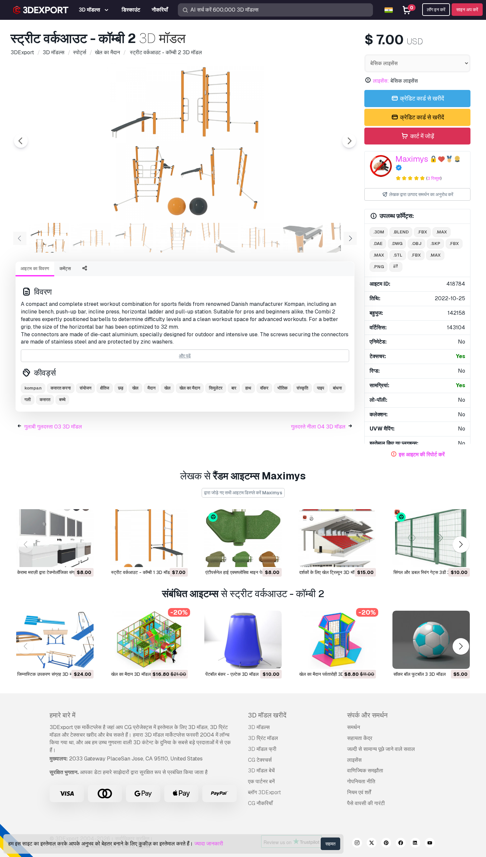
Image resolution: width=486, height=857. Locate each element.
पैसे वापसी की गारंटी (366, 803)
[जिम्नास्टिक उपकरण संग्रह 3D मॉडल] (55, 640)
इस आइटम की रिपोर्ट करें (422, 454)
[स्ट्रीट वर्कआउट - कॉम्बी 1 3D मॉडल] (148, 538)
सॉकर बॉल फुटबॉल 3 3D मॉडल (419, 674)
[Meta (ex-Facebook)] (400, 843)
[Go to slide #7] (303, 238)
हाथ (248, 388)
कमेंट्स (65, 268)
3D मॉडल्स (259, 727)
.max (441, 232)
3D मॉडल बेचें (261, 770)
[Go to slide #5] (218, 238)
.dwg (396, 243)
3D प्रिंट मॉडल (263, 738)
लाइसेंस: (381, 80)
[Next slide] (349, 141)
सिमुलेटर (216, 388)
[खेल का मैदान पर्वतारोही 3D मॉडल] (337, 640)
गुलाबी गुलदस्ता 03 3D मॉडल (53, 426)
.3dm (378, 232)
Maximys (411, 159)
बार (233, 388)
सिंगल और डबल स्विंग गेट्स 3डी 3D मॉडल (428, 572)
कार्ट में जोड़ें (421, 136)
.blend (401, 232)
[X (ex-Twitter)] (371, 843)
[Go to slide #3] (133, 238)
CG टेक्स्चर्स (260, 759)
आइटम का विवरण (34, 268)
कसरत (45, 399)
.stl (397, 255)
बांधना (337, 388)
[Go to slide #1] (49, 238)
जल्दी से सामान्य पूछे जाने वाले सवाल (381, 749)
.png (378, 266)
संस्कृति (302, 388)
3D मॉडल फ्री (262, 749)
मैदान (151, 388)
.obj (416, 243)
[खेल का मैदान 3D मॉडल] (148, 640)
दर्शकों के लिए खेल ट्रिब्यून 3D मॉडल (329, 572)
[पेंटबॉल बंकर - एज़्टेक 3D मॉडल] (243, 640)
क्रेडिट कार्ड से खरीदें (421, 98)
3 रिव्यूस (433, 178)
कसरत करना (61, 388)
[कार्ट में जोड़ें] (70, 557)
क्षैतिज (104, 388)
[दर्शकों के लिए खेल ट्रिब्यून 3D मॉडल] (337, 538)
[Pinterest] (386, 843)
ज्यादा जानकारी (208, 843)
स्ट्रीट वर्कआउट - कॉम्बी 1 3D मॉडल (142, 572)
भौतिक (282, 388)
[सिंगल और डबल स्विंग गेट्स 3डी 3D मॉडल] (431, 538)
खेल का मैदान (190, 388)
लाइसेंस (354, 759)
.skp (435, 243)
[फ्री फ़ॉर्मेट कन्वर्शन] (395, 267)
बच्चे (62, 399)
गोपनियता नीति (361, 781)
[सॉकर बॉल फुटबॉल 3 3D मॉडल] (431, 640)
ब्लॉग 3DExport (264, 792)
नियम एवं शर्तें (359, 792)
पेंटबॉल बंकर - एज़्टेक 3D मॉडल (232, 674)
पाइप (320, 388)
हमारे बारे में (62, 715)
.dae (378, 243)
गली (27, 399)
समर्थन (353, 727)
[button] (461, 545)
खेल (167, 388)
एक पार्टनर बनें (261, 781)
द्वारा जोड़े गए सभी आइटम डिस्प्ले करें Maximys (243, 493)
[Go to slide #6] (260, 238)
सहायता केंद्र (359, 738)
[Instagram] (357, 843)
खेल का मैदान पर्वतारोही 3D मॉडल (327, 674)
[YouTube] (429, 843)
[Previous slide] (21, 141)
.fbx (422, 232)
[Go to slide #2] (91, 238)
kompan (33, 388)
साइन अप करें (467, 10)
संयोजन (85, 388)
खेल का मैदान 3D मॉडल (131, 674)
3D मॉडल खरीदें (267, 715)
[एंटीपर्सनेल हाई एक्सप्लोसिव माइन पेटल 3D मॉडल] (243, 538)
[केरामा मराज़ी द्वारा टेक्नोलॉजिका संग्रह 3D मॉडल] (55, 538)
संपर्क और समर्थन (367, 715)
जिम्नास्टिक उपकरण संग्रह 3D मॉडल (48, 674)
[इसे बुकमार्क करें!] (84, 557)
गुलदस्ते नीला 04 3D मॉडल (318, 426)
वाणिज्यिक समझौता (365, 770)
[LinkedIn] (415, 843)
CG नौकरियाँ (260, 803)
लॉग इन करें (436, 10)
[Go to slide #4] (176, 238)
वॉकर (264, 388)
